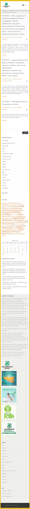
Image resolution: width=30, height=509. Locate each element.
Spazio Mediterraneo (11, 232)
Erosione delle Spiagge (7, 496)
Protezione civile (6, 169)
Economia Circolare (6, 156)
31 (18, 252)
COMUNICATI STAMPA (7, 80)
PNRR (15, 222)
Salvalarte (4, 476)
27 (3, 252)
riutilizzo (10, 230)
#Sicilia (10, 203)
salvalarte (15, 230)
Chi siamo (4, 448)
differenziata (17, 208)
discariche (5, 210)
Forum (15, 214)
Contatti (3, 453)
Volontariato (5, 188)
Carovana (5, 205)
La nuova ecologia (6, 493)
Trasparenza (4, 482)
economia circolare (6, 159)
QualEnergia (4, 226)
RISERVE (4, 473)
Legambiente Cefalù (7, 218)
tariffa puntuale (21, 233)
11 (22, 246)
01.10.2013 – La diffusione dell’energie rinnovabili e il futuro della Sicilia (14, 265)
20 (3, 250)
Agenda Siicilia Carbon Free (8, 143)
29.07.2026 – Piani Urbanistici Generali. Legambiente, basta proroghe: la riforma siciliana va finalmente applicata (14, 313)
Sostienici (4, 479)
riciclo (14, 228)
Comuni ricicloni (7, 206)
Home (3, 468)
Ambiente (5, 39)
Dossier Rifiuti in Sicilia (7, 462)
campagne (19, 203)
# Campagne (5, 140)
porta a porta (23, 222)
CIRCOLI (4, 450)
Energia (4, 161)
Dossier (20, 210)
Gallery (3, 465)
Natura (3, 166)
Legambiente (21, 216)
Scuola (3, 177)
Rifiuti (3, 172)
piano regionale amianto (8, 222)
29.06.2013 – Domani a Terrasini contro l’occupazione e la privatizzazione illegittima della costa (13, 278)
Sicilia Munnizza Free (12, 231)
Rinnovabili (4, 174)
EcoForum (6, 212)
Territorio (4, 185)
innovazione (13, 216)
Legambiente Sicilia (13, 219)
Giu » (22, 254)
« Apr (3, 254)
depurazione (9, 208)
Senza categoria (6, 180)
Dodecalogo (13, 210)
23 (15, 250)
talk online (14, 233)
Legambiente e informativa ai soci (9, 470)
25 (22, 250)
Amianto (14, 203)
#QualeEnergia (5, 203)
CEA (3, 445)
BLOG (3, 148)
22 (11, 250)
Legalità (4, 164)
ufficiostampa (18, 37)
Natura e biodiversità (16, 220)
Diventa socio (5, 456)
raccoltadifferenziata (12, 226)
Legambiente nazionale (7, 490)
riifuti (24, 228)
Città (3, 151)
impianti (20, 214)
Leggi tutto (4, 55)
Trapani (4, 235)
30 (15, 252)
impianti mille (6, 216)
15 (11, 248)
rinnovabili (4, 230)
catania (10, 204)
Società (4, 182)
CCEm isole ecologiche (18, 204)
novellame (26, 220)
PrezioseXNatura (8, 224)
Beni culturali (5, 145)
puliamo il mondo (19, 224)
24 (18, 250)
